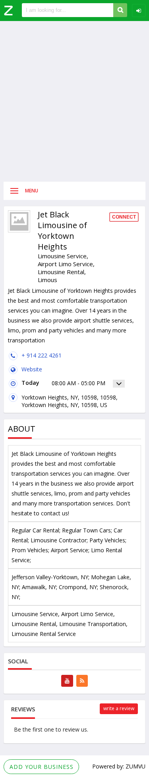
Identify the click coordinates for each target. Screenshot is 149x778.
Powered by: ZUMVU (118, 766)
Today (30, 382)
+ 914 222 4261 (41, 355)
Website (31, 369)
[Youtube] (67, 681)
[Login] (138, 10)
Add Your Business (42, 766)
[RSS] (82, 681)
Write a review (118, 708)
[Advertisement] (74, 101)
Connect (124, 217)
